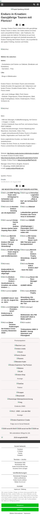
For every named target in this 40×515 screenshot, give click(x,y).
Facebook (20, 449)
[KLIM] (20, 371)
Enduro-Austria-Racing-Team (20, 466)
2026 (20, 462)
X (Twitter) (20, 451)
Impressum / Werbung (20, 489)
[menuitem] (38, 4)
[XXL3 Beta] (20, 420)
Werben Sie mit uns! (20, 482)
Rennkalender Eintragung (20, 476)
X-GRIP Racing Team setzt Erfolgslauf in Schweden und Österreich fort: (10, 197)
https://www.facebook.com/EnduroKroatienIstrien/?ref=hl (19, 158)
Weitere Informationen (16, 513)
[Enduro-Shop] (20, 375)
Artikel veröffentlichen (20, 478)
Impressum (27, 513)
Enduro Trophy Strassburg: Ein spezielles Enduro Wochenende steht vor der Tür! (30, 297)
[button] (17, 25)
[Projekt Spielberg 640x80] (20, 9)
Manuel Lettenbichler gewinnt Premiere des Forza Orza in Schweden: (29, 212)
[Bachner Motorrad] (20, 345)
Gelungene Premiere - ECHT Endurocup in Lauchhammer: (9, 311)
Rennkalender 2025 (20, 464)
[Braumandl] (20, 395)
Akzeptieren (20, 505)
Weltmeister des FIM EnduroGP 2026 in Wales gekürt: (29, 317)
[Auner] (20, 352)
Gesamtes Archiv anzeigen (20, 468)
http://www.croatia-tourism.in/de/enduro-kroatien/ (23, 153)
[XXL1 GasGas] (20, 383)
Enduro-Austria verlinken (20, 480)
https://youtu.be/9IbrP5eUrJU (27, 160)
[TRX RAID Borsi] (20, 402)
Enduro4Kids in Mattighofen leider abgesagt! (8, 271)
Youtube (20, 453)
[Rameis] (20, 358)
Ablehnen (20, 509)
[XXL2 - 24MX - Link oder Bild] (20, 411)
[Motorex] (20, 368)
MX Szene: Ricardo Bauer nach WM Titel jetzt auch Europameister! (29, 240)
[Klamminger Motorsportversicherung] (20, 399)
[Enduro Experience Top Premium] (20, 365)
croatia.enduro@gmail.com (15, 168)
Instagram (20, 455)
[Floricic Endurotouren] (20, 355)
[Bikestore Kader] (20, 362)
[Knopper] (20, 392)
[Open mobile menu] (2, 5)
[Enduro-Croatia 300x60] (20, 348)
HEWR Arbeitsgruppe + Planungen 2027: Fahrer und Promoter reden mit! (29, 226)
